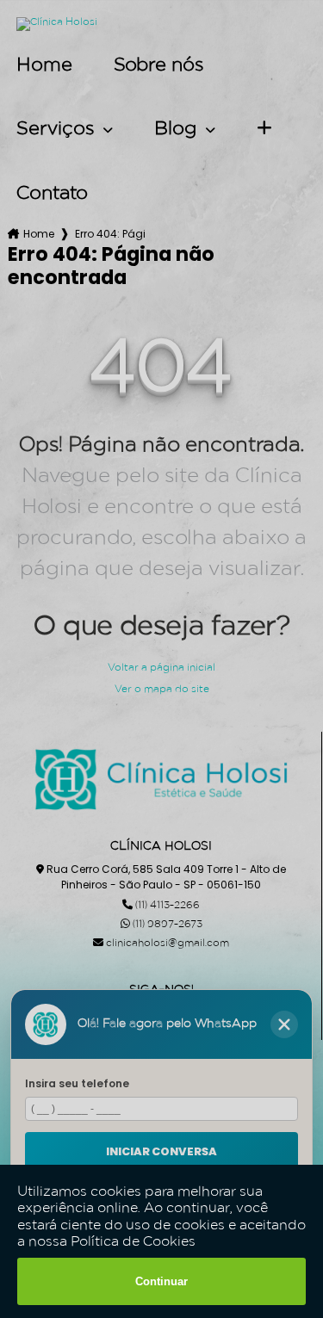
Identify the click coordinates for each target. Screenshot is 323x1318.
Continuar (161, 1281)
